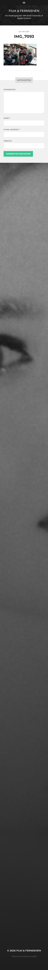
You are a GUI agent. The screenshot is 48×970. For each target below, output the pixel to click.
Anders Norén (30, 956)
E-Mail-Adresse (12, 129)
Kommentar (9, 89)
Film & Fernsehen (24, 11)
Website (8, 141)
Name (7, 118)
